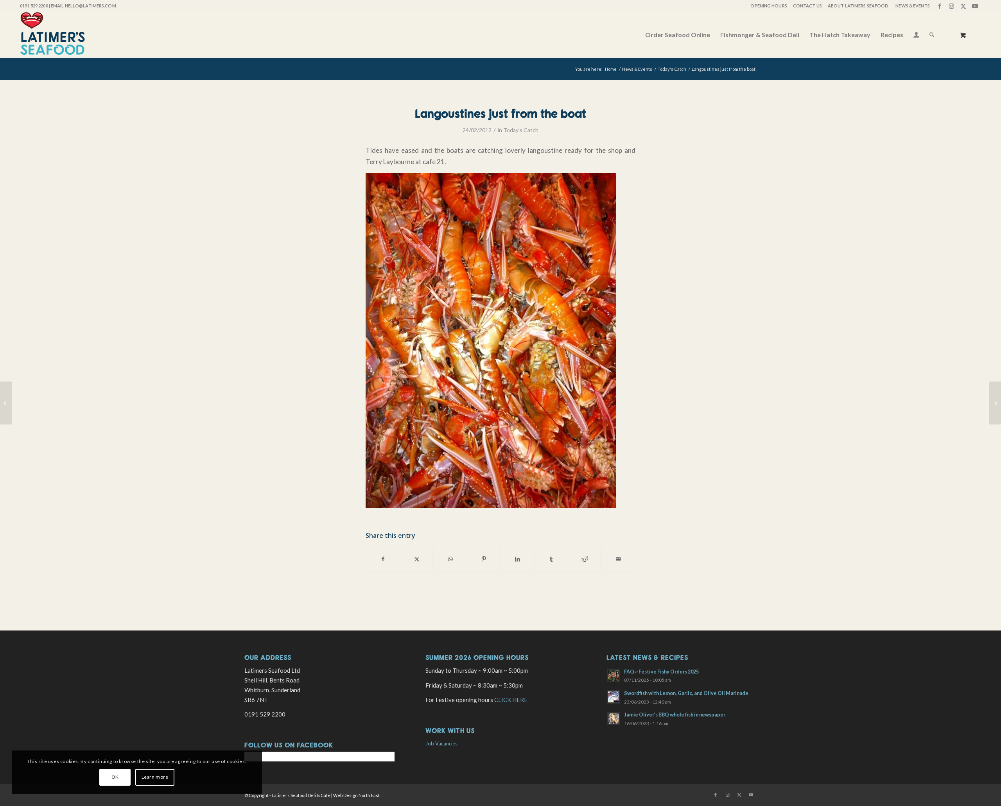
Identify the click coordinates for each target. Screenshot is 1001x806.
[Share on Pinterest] (483, 559)
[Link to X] (963, 6)
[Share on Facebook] (383, 559)
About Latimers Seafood (858, 5)
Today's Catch (520, 130)
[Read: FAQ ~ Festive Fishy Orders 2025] (613, 675)
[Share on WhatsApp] (450, 559)
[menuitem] (768, 6)
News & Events (912, 5)
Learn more (155, 777)
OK (115, 777)
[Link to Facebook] (939, 6)
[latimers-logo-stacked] (52, 34)
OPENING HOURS (768, 5)
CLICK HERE (510, 699)
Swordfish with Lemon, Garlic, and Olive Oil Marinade (686, 693)
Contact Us (807, 5)
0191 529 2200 (34, 5)
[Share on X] (416, 559)
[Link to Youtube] (975, 6)
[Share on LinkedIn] (517, 559)
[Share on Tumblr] (551, 559)
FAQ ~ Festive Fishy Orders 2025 (661, 671)
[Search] (932, 34)
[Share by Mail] (618, 559)
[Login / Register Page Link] (916, 35)
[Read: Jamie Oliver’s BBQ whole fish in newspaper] (613, 718)
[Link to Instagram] (951, 6)
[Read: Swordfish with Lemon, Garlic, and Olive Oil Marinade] (613, 697)
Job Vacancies (441, 743)
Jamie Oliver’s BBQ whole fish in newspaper (674, 714)
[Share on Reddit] (584, 559)
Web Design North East (356, 795)
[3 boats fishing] (6, 403)
